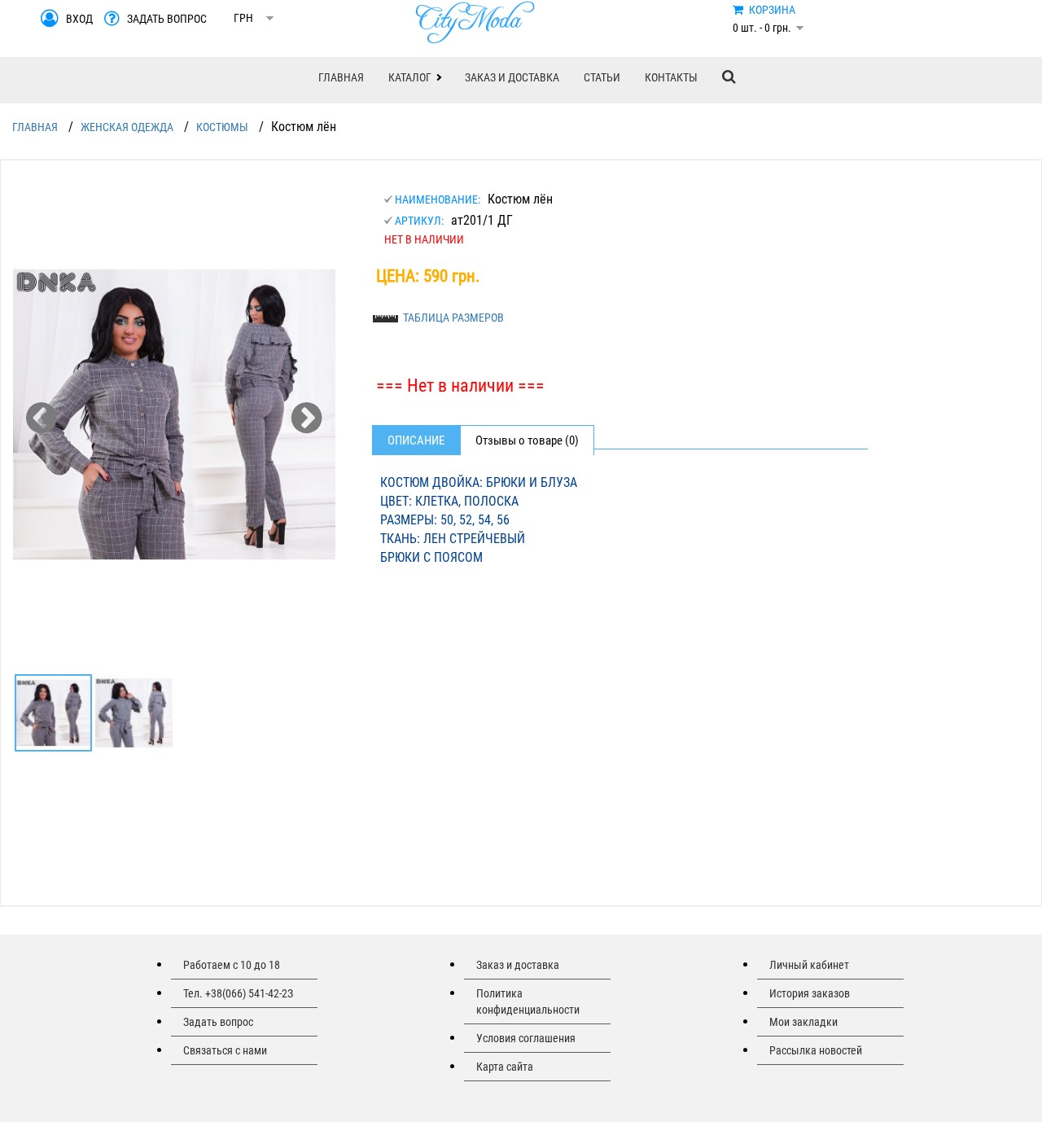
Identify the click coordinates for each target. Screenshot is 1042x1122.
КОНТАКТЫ (671, 77)
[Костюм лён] (174, 414)
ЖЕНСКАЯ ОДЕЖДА (127, 127)
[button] (414, 77)
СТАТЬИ (602, 77)
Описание (415, 440)
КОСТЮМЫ (222, 127)
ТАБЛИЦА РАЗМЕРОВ (453, 317)
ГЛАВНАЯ (341, 77)
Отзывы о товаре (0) (527, 440)
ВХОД (79, 18)
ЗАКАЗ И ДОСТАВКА (512, 77)
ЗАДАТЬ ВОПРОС (167, 18)
